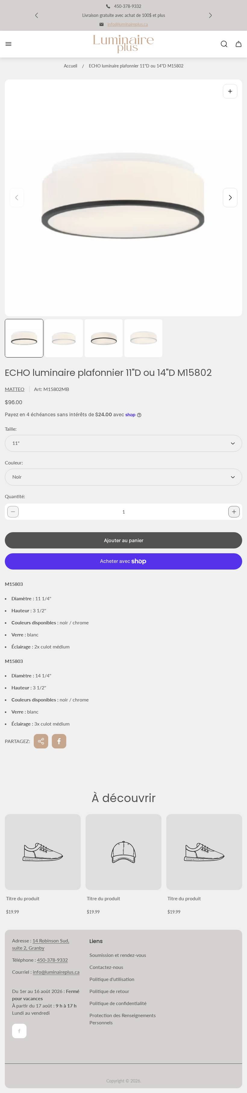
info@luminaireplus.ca (128, 24)
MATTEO (14, 389)
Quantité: (15, 496)
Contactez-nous (106, 967)
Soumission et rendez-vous (117, 955)
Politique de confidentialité (117, 1003)
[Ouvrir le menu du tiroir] (8, 44)
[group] (24, 338)
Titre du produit (22, 898)
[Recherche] (224, 44)
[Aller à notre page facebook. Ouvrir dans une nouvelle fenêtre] (19, 1031)
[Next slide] (230, 197)
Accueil (70, 65)
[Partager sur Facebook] (59, 741)
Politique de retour (109, 991)
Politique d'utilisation (111, 979)
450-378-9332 (52, 960)
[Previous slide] (17, 197)
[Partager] (41, 741)
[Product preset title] (43, 852)
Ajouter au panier (123, 540)
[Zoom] (230, 91)
